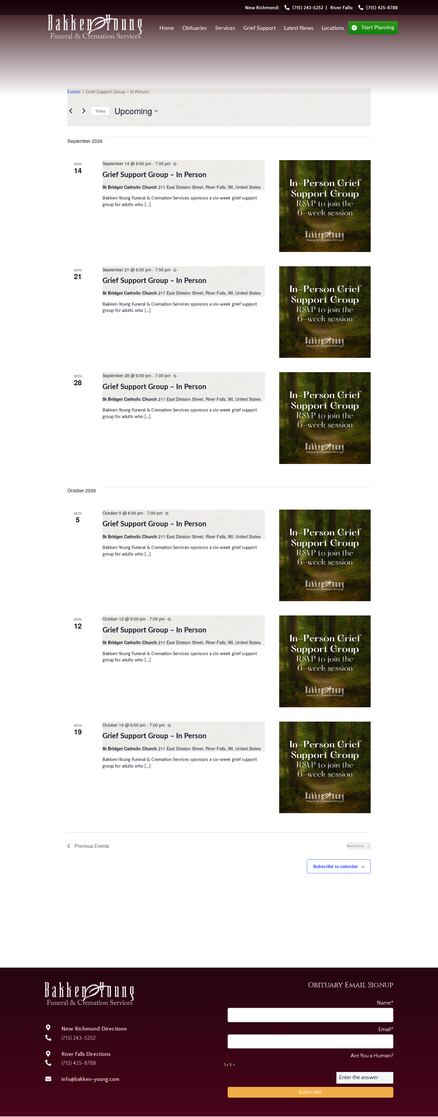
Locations (333, 28)
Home (166, 28)
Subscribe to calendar (335, 866)
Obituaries (194, 28)
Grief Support (259, 28)
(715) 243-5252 (78, 1038)
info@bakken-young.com (90, 1079)
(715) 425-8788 (78, 1063)
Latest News (298, 28)
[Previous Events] (70, 111)
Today (100, 110)
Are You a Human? (308, 1060)
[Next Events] (82, 111)
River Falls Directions (86, 1054)
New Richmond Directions (94, 1029)
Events (74, 92)
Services (225, 28)
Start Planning (377, 27)
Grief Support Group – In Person (154, 175)
